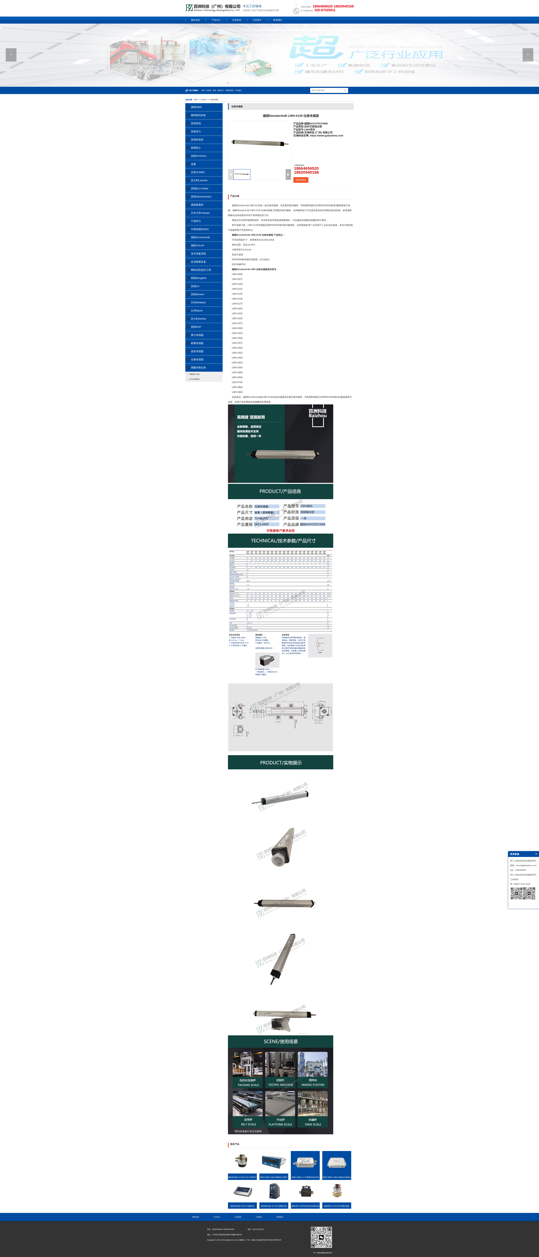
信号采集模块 (194, 379)
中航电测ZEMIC (200, 229)
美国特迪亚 (197, 139)
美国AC (195, 286)
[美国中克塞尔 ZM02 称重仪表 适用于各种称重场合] (273, 1173)
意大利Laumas (199, 180)
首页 (195, 100)
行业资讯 (236, 20)
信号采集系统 (198, 253)
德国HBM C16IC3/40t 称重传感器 (336, 1206)
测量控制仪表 (198, 367)
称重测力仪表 (194, 374)
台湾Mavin (197, 310)
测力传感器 (197, 335)
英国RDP (196, 327)
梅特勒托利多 (198, 115)
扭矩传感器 (197, 351)
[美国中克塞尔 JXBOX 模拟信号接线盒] (336, 1173)
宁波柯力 (196, 221)
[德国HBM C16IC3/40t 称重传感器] (336, 1202)
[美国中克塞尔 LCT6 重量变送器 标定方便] (305, 1173)
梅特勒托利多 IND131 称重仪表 (242, 1206)
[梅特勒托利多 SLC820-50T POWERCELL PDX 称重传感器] (242, 1173)
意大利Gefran (198, 318)
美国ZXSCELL (199, 156)
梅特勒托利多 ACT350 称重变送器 (274, 1206)
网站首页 (195, 20)
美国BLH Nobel (199, 188)
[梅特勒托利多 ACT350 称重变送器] (273, 1202)
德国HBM (196, 107)
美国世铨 (196, 123)
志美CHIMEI (198, 172)
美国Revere (197, 294)
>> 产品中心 (202, 100)
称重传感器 (197, 343)
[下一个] (528, 55)
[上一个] (11, 55)
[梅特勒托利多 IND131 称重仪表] (242, 1202)
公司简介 (257, 20)
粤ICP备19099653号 (273, 1240)
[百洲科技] (213, 11)
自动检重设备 (198, 261)
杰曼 (193, 164)
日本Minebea (198, 302)
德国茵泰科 (197, 204)
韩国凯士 (196, 147)
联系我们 (277, 20)
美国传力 (196, 131)
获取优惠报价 (301, 180)
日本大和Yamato (200, 213)
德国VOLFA (197, 245)
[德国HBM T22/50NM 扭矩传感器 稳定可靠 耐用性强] (305, 1202)
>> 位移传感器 (212, 100)
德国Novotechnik (200, 237)
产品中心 (216, 20)
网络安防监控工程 (201, 270)
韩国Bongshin (198, 278)
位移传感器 (197, 359)
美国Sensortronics (201, 196)
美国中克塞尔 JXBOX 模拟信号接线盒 (337, 1177)
